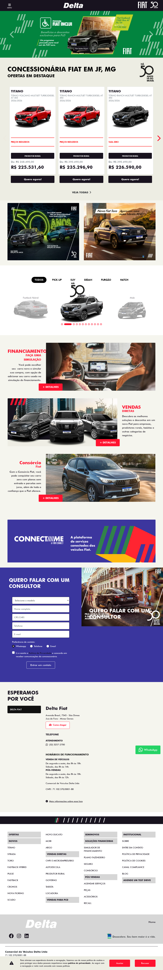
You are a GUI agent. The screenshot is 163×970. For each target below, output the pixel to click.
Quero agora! (33, 617)
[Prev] (159, 576)
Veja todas (80, 630)
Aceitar (119, 963)
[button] (12, 253)
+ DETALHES (51, 825)
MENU (9, 8)
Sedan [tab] (88, 718)
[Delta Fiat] (74, 5)
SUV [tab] (73, 718)
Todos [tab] (39, 718)
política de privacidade (79, 963)
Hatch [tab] (124, 718)
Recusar (145, 963)
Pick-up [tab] (57, 718)
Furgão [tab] (106, 718)
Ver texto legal (81, 487)
